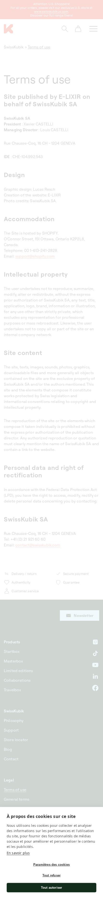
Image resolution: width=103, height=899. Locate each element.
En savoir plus (18, 853)
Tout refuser (51, 875)
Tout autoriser (51, 887)
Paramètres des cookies (51, 864)
